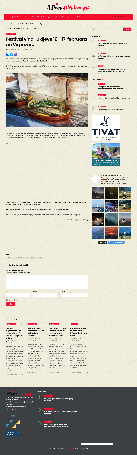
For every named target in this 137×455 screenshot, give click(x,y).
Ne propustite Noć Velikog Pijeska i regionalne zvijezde (114, 99)
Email (35, 291)
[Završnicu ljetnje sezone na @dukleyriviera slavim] (111, 206)
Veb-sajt (63, 291)
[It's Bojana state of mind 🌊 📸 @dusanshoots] (125, 219)
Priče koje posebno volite (49, 17)
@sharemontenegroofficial (89, 444)
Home (7, 24)
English (79, 17)
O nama (88, 17)
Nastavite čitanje (12, 374)
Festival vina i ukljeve (22, 257)
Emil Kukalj (10, 257)
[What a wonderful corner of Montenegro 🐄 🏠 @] (125, 206)
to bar (32, 257)
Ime (7, 291)
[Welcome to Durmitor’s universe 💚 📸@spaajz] (125, 193)
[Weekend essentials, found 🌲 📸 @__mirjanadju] (111, 219)
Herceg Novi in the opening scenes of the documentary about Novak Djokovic (112, 70)
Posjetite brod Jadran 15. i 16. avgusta (111, 109)
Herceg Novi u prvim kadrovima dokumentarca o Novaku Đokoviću (110, 88)
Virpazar (39, 257)
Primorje (102, 84)
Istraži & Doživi (33, 17)
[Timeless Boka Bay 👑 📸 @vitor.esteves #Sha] (111, 193)
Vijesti (74, 324)
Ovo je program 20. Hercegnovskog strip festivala (112, 44)
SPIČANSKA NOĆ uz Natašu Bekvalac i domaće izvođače (114, 57)
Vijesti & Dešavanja (17, 17)
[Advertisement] (47, 237)
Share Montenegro (69, 448)
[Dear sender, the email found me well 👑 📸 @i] (98, 233)
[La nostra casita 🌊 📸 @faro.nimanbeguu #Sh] (98, 206)
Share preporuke (67, 17)
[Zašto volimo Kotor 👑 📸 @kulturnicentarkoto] (98, 219)
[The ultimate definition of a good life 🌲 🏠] (125, 233)
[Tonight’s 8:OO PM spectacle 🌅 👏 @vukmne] (111, 233)
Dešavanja (14, 24)
